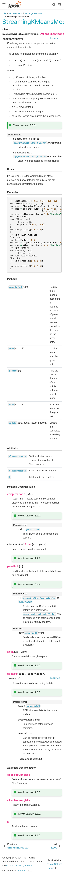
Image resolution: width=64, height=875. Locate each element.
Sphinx (21, 870)
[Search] (54, 5)
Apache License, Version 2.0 (21, 865)
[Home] (5, 13)
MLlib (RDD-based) (33, 13)
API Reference (15, 13)
